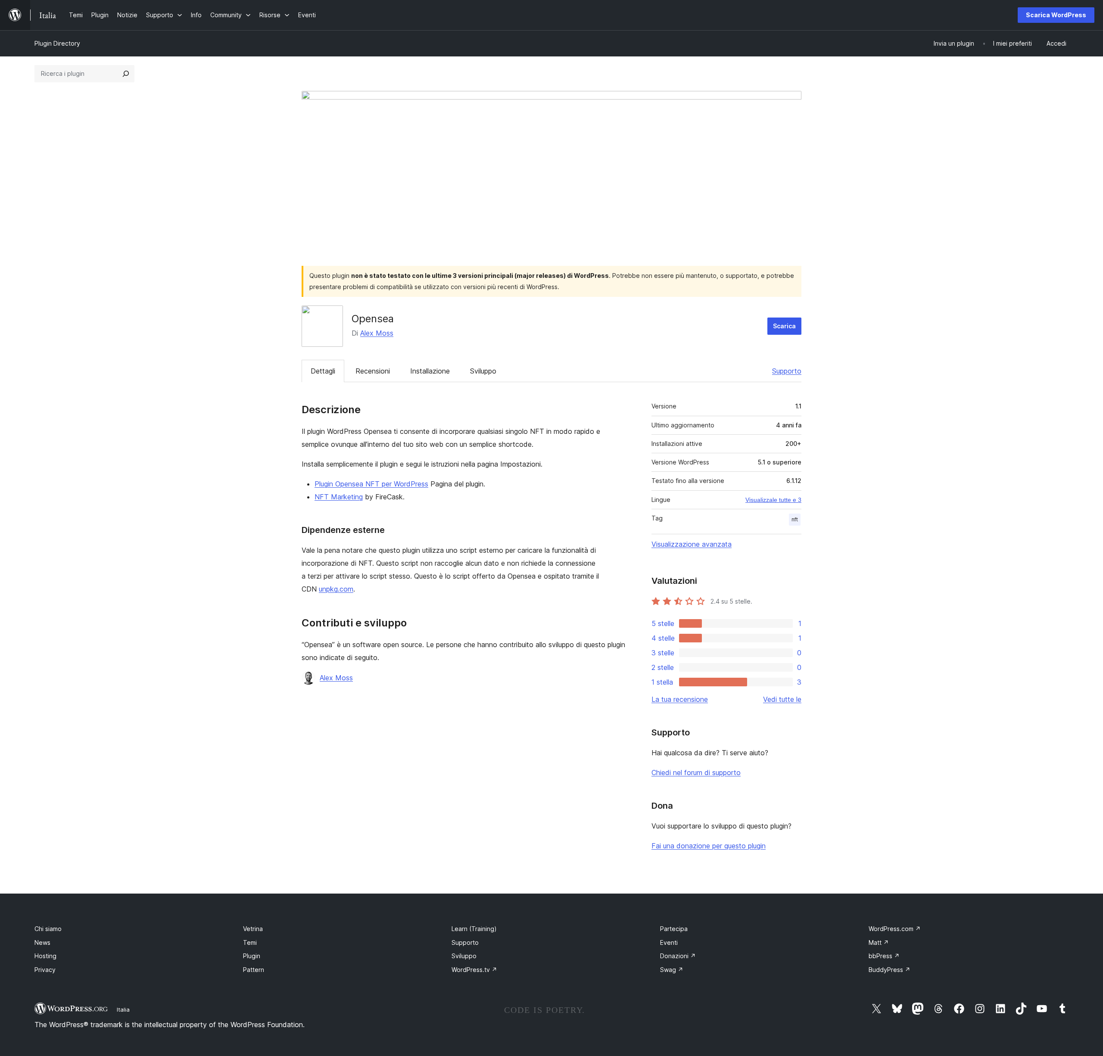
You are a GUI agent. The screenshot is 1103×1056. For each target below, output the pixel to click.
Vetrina (253, 928)
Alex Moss (376, 333)
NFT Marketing (339, 496)
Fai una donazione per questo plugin (708, 845)
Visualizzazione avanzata (691, 544)
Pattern (253, 969)
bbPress (884, 955)
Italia (123, 1009)
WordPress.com (895, 928)
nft (794, 519)
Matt (879, 942)
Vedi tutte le (782, 699)
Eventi (669, 942)
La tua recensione (679, 699)
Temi (250, 942)
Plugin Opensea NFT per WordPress (371, 484)
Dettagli (323, 371)
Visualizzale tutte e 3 (773, 499)
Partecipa (674, 928)
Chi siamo (48, 928)
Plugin (251, 955)
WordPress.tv (474, 969)
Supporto (786, 371)
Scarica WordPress (1056, 15)
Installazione (430, 371)
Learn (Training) (474, 928)
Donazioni (678, 955)
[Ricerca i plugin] (125, 73)
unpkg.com (336, 589)
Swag (671, 969)
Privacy (45, 969)
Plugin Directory (57, 43)
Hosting (45, 955)
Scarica (784, 326)
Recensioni (372, 371)
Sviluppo (483, 371)
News (42, 942)
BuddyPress (889, 969)
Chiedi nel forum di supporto (696, 772)
